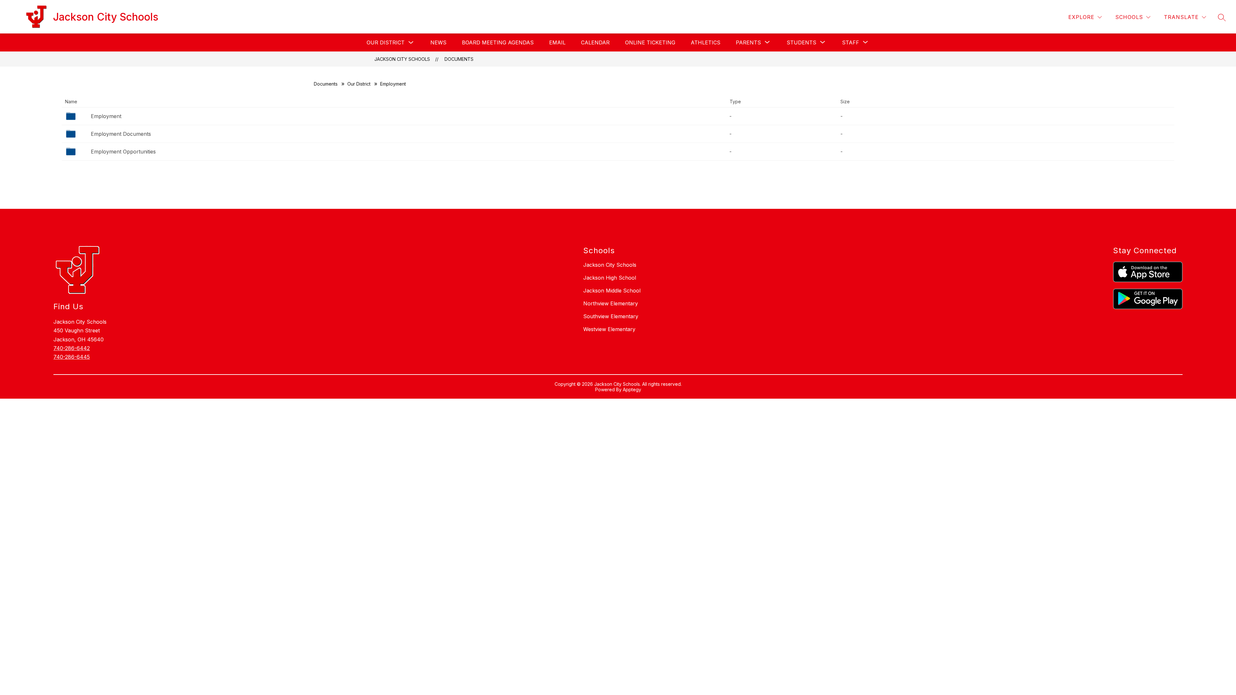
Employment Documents (121, 134)
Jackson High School (609, 277)
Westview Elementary (609, 329)
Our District (386, 42)
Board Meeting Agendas (498, 42)
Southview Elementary (610, 316)
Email (557, 42)
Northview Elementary (610, 303)
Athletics (705, 42)
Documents (459, 59)
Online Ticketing (650, 42)
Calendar (595, 42)
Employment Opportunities (123, 151)
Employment (106, 116)
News (438, 42)
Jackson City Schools (402, 59)
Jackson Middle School (612, 290)
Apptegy (632, 389)
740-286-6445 (71, 357)
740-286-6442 (71, 348)
